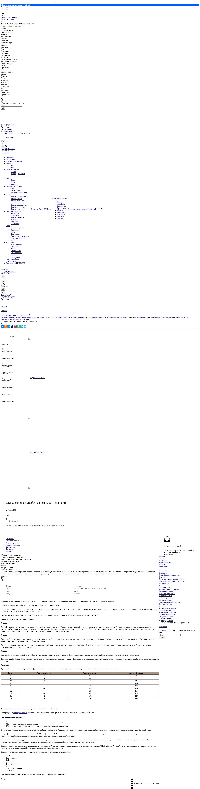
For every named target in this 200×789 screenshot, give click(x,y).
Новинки (17, 317)
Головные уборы (14, 319)
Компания (163, 567)
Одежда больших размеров (165, 317)
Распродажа (46, 317)
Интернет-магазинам (167, 608)
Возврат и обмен (165, 596)
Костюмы (123, 317)
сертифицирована (20, 713)
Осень (23, 317)
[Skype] (21, 326)
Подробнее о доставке (9, 17)
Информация (164, 583)
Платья (130, 317)
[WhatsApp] (18, 326)
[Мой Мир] (8, 326)
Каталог (162, 556)
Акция (161, 558)
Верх (134, 317)
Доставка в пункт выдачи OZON (16, 5)
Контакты (163, 573)
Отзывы (9, 551)
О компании (164, 571)
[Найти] (3, 108)
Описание (10, 539)
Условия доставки (166, 592)
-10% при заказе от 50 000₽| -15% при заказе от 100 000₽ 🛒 (28, 2)
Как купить (10, 547)
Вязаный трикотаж (147, 317)
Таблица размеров (13, 545)
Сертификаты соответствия (170, 575)
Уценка (178, 317)
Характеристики (12, 541)
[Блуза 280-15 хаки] (55, 378)
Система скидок (165, 600)
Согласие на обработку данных (171, 581)
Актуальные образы (100, 317)
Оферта (162, 577)
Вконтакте (10, 137)
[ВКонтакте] (2, 326)
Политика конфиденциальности (171, 579)
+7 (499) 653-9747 (8, 125)
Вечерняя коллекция (34, 317)
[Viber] (15, 326)
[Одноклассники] (5, 326)
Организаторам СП (166, 610)
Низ (138, 317)
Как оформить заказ (167, 594)
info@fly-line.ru (8, 131)
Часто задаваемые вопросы (169, 602)
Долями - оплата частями (169, 589)
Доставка (9, 549)
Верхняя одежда (7, 317)
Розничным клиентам (167, 612)
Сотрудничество (165, 604)
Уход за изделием (12, 543)
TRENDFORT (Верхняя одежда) (70, 317)
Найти (162, 637)
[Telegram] (25, 326)
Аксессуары (88, 317)
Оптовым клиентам (167, 614)
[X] (12, 326)
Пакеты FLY (26, 319)
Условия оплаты (165, 587)
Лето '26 (54, 317)
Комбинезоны (113, 317)
